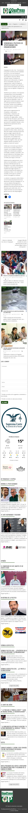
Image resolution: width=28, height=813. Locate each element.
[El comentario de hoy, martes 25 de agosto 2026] (13, 578)
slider (7, 279)
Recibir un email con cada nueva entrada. (12, 399)
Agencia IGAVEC (17, 49)
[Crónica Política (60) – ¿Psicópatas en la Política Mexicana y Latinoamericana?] (3, 658)
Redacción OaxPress (17, 277)
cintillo (9, 51)
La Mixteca (3, 31)
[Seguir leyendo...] (5, 593)
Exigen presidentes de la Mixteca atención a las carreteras (13, 311)
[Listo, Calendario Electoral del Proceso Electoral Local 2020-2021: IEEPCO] (8, 206)
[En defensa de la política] (13, 608)
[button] (22, 16)
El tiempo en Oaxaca (14, 460)
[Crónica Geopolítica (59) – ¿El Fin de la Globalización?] (3, 676)
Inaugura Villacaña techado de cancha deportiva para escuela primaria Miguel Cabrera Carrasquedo (21, 244)
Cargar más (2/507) (14, 784)
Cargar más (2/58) (14, 685)
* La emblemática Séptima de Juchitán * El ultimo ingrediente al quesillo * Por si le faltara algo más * (14, 727)
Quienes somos (7, 2)
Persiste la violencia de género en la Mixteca (14, 275)
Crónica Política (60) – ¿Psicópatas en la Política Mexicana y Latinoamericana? (14, 651)
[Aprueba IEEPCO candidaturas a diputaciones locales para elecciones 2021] (17, 206)
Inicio (3, 2)
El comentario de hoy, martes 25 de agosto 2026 (12, 567)
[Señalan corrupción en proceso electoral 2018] (8, 222)
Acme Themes (14, 810)
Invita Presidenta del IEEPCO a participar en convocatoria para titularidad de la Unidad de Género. (13, 767)
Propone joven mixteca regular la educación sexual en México (14, 348)
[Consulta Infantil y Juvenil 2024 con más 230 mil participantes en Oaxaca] (3, 755)
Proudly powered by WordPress (8, 809)
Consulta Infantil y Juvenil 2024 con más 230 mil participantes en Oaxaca (14, 748)
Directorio (19, 2)
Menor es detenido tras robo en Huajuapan (7, 241)
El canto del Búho (6, 705)
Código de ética (14, 2)
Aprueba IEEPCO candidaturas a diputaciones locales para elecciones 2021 (16, 212)
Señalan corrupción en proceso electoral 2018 (7, 228)
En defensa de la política (8, 597)
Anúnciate (24, 2)
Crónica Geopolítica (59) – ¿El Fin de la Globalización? (13, 669)
